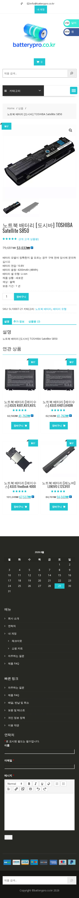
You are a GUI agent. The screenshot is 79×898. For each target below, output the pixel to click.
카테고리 (15, 91)
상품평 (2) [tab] (34, 321)
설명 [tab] (6, 321)
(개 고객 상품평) (29, 239)
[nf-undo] (38, 789)
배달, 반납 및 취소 (18, 702)
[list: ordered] (57, 783)
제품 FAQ (13, 663)
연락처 (12, 626)
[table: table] (30, 789)
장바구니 (21, 296)
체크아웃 (17, 641)
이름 (7, 745)
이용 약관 (13, 725)
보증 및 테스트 (16, 710)
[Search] (72, 73)
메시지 (9, 775)
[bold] (29, 783)
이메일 (9, 760)
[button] (73, 90)
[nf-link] (16, 789)
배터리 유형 (60, 309)
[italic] (36, 783)
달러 (70, 22)
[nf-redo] (45, 789)
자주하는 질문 (16, 656)
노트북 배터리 (43, 309)
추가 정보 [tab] (18, 321)
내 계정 (41, 9)
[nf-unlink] (23, 789)
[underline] (42, 783)
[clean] (49, 783)
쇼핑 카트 (17, 648)
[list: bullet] (64, 783)
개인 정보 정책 (16, 717)
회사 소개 (13, 618)
